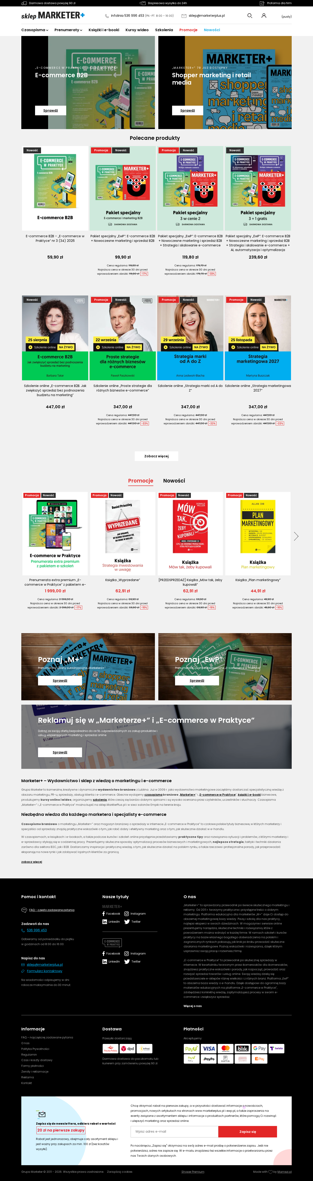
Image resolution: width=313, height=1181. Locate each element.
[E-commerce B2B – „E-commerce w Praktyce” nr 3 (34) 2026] (55, 188)
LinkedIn (114, 922)
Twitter (136, 922)
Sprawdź (50, 110)
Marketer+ (187, 795)
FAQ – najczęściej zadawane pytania (47, 1037)
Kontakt (26, 1083)
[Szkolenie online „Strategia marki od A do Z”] (190, 337)
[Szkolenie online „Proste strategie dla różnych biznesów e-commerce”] (123, 337)
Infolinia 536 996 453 (128, 15)
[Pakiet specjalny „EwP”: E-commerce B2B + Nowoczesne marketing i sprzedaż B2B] (123, 188)
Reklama (27, 1077)
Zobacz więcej (31, 862)
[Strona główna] (53, 16)
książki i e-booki (249, 795)
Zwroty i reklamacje (34, 1071)
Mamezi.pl (284, 1172)
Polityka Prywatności (35, 1049)
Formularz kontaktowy (44, 971)
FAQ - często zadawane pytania (51, 910)
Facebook (113, 914)
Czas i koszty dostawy (36, 1060)
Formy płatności (32, 1066)
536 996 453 (37, 930)
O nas (25, 1043)
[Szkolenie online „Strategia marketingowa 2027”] (258, 337)
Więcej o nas (193, 1006)
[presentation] (296, 536)
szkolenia (100, 800)
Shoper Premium (192, 1172)
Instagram (137, 914)
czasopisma (153, 795)
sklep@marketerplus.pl (207, 15)
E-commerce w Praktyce (218, 795)
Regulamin (29, 1055)
